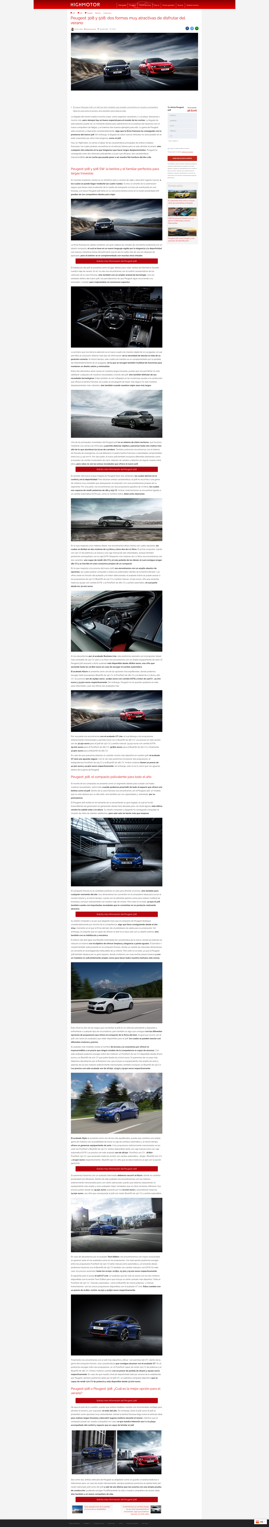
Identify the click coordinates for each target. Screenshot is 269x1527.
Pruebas (132, 5)
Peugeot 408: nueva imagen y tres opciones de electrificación (181, 239)
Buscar (180, 5)
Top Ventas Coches (99, 1523)
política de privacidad (187, 152)
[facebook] (187, 28)
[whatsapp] (197, 28)
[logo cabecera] (85, 4)
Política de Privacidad (132, 1523)
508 (81, 13)
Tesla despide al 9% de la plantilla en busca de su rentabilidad (97, 1508)
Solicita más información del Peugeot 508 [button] (117, 261)
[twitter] (192, 28)
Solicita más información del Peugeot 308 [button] (117, 914)
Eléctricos (122, 5)
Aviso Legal (145, 1523)
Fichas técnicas (145, 5)
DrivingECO (87, 1523)
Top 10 (156, 5)
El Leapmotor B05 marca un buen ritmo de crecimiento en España (181, 202)
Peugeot (90, 13)
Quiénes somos (193, 5)
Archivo (121, 1523)
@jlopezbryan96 (90, 29)
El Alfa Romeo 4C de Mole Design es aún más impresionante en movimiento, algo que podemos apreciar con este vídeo (136, 1510)
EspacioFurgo (111, 1523)
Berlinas (98, 13)
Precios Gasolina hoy (74, 1523)
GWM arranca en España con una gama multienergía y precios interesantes (181, 220)
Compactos (107, 13)
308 (73, 13)
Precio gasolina (168, 5)
